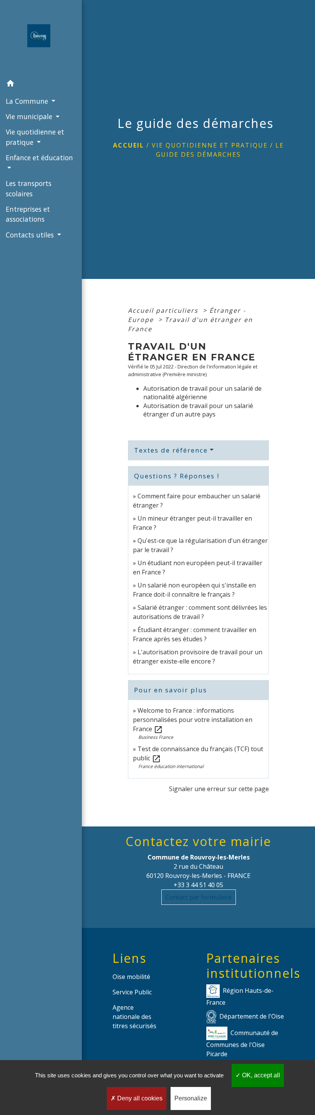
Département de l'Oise (251, 1016)
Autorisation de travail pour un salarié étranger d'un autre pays (198, 410)
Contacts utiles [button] (31, 234)
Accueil (128, 145)
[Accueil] (41, 38)
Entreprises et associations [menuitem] (28, 214)
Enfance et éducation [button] (39, 157)
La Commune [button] (28, 101)
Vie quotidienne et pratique (210, 145)
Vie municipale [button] (30, 116)
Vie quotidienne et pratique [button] (35, 136)
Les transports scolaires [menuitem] (28, 188)
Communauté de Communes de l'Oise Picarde (242, 1043)
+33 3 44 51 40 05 (198, 885)
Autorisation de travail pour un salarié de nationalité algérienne (202, 392)
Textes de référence (171, 450)
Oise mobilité (131, 976)
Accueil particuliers (164, 310)
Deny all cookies (139, 1098)
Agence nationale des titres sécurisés (134, 1016)
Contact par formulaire (199, 897)
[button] (41, 84)
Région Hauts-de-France (240, 996)
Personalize (190, 1098)
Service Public (132, 992)
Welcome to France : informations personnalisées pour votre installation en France (192, 719)
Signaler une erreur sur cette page (219, 789)
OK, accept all (260, 1075)
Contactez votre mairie (198, 841)
